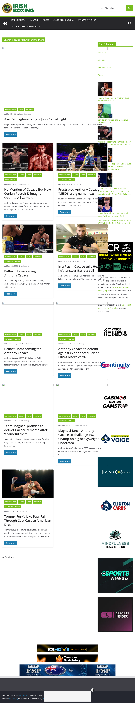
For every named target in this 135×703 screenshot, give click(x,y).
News (21, 109)
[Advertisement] (67, 696)
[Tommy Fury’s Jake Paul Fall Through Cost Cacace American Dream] (28, 483)
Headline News (18, 20)
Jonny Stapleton (25, 114)
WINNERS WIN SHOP (87, 20)
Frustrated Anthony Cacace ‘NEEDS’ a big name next (78, 191)
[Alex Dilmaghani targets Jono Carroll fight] (55, 76)
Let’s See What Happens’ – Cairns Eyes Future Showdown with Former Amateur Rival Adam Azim (114, 167)
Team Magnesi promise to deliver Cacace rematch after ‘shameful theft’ (25, 430)
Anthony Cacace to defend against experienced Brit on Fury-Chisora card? (79, 353)
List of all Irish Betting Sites (25, 26)
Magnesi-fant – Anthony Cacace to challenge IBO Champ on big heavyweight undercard (78, 436)
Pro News (29, 109)
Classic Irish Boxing (63, 20)
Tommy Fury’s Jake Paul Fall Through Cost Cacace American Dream (27, 520)
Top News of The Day (66, 180)
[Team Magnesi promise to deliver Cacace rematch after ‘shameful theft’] (28, 398)
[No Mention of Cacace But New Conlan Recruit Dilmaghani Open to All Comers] (28, 157)
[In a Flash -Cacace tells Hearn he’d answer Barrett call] (82, 238)
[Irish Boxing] (5, 23)
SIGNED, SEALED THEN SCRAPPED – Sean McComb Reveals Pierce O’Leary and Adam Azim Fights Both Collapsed (114, 191)
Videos (46, 20)
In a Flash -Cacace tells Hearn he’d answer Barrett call (80, 268)
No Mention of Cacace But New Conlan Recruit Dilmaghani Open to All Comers (27, 193)
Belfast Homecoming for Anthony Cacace (22, 273)
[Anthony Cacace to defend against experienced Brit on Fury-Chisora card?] (82, 316)
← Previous (8, 557)
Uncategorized (10, 180)
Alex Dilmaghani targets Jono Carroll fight (35, 119)
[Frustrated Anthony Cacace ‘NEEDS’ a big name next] (82, 157)
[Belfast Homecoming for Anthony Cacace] (28, 238)
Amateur (34, 20)
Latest (21, 175)
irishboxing (25, 184)
